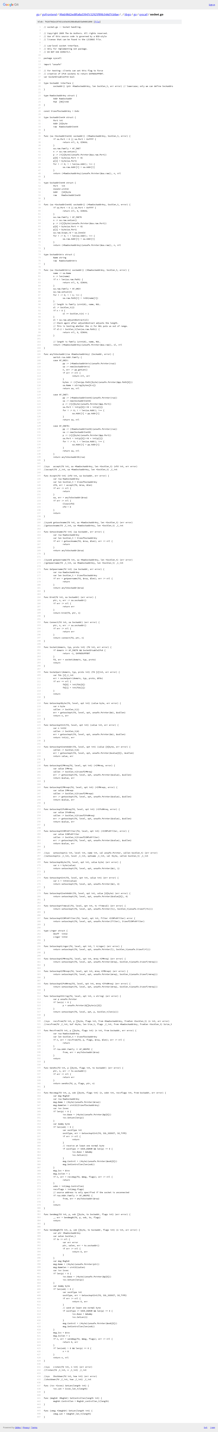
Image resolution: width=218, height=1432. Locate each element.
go (38, 14)
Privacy (26, 1427)
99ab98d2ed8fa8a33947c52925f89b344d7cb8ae (89, 14)
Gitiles (18, 1427)
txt (205, 1427)
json (212, 1427)
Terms (34, 1427)
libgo (127, 14)
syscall (143, 14)
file (97, 21)
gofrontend (49, 14)
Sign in (212, 4)
